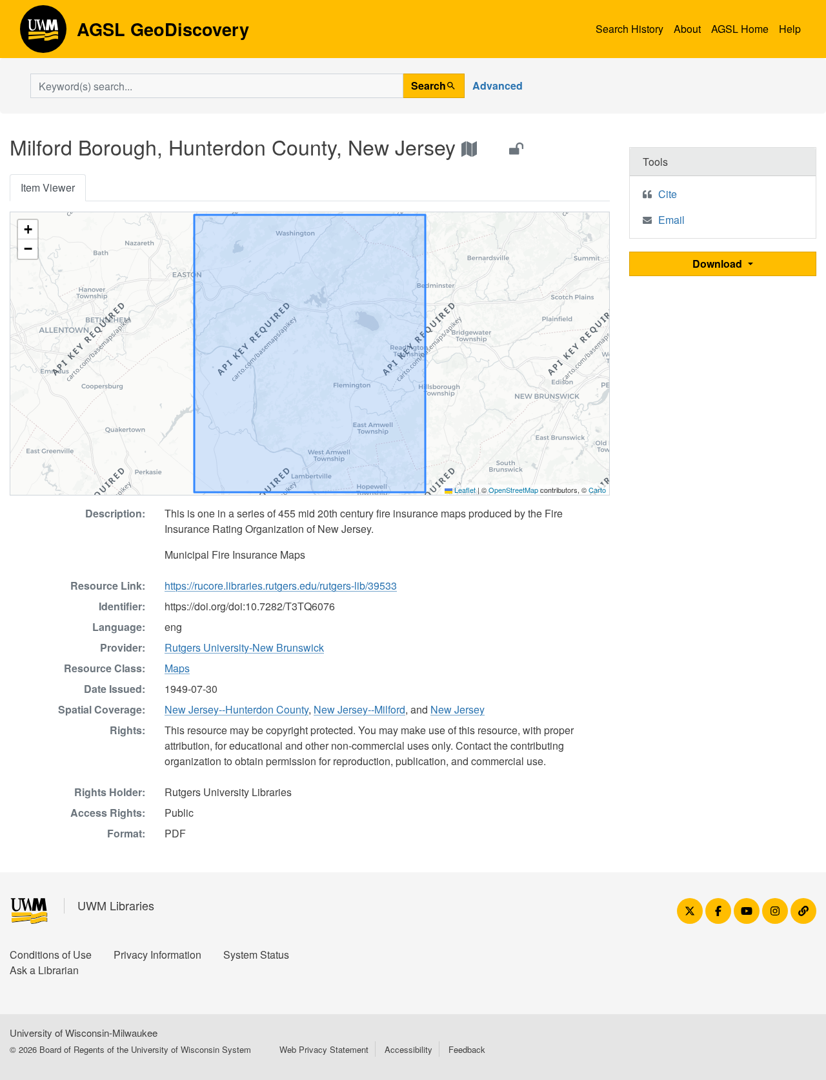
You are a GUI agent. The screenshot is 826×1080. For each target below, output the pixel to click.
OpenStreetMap (513, 490)
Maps (177, 668)
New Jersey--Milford (359, 709)
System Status (256, 954)
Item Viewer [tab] (48, 187)
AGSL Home (740, 28)
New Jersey (457, 709)
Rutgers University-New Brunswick (244, 647)
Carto (597, 490)
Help (790, 28)
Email (671, 219)
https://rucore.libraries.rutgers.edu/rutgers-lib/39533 (281, 585)
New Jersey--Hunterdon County (236, 709)
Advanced (497, 85)
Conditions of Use (51, 954)
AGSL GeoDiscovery (43, 33)
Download (718, 263)
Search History (629, 28)
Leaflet (464, 490)
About (687, 28)
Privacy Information (157, 954)
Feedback (466, 1049)
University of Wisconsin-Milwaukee (83, 1032)
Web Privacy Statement (323, 1049)
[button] (27, 229)
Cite (667, 193)
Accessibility (408, 1049)
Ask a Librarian (44, 970)
